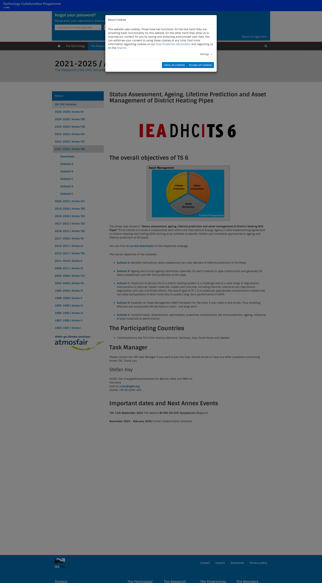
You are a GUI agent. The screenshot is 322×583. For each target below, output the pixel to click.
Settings (204, 54)
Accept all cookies (200, 65)
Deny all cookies (174, 65)
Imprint (121, 48)
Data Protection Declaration (173, 44)
